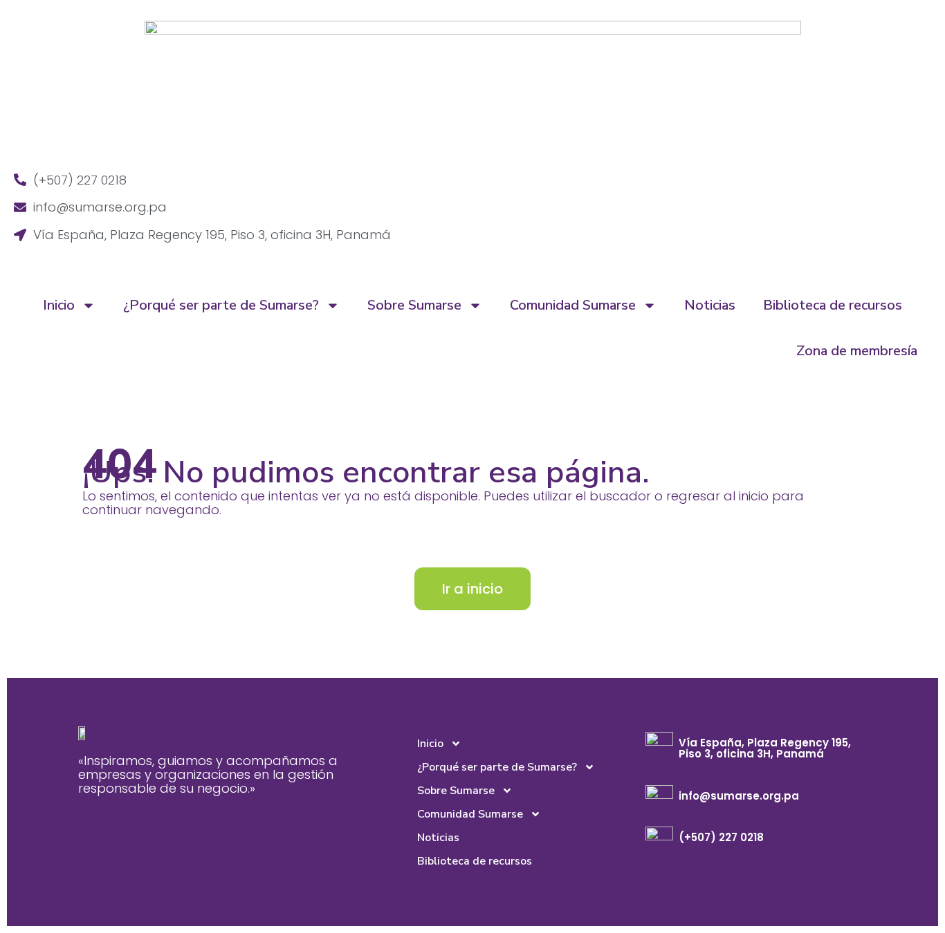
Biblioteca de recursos (832, 305)
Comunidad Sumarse (573, 305)
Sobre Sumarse (414, 305)
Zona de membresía (856, 350)
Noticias (709, 305)
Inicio (59, 305)
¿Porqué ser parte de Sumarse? (221, 305)
